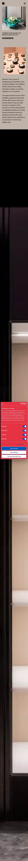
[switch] (24, 430)
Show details (20, 444)
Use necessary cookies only (14, 456)
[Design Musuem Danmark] (3, 3)
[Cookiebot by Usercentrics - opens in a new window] (20, 404)
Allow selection (14, 452)
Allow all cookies (14, 448)
